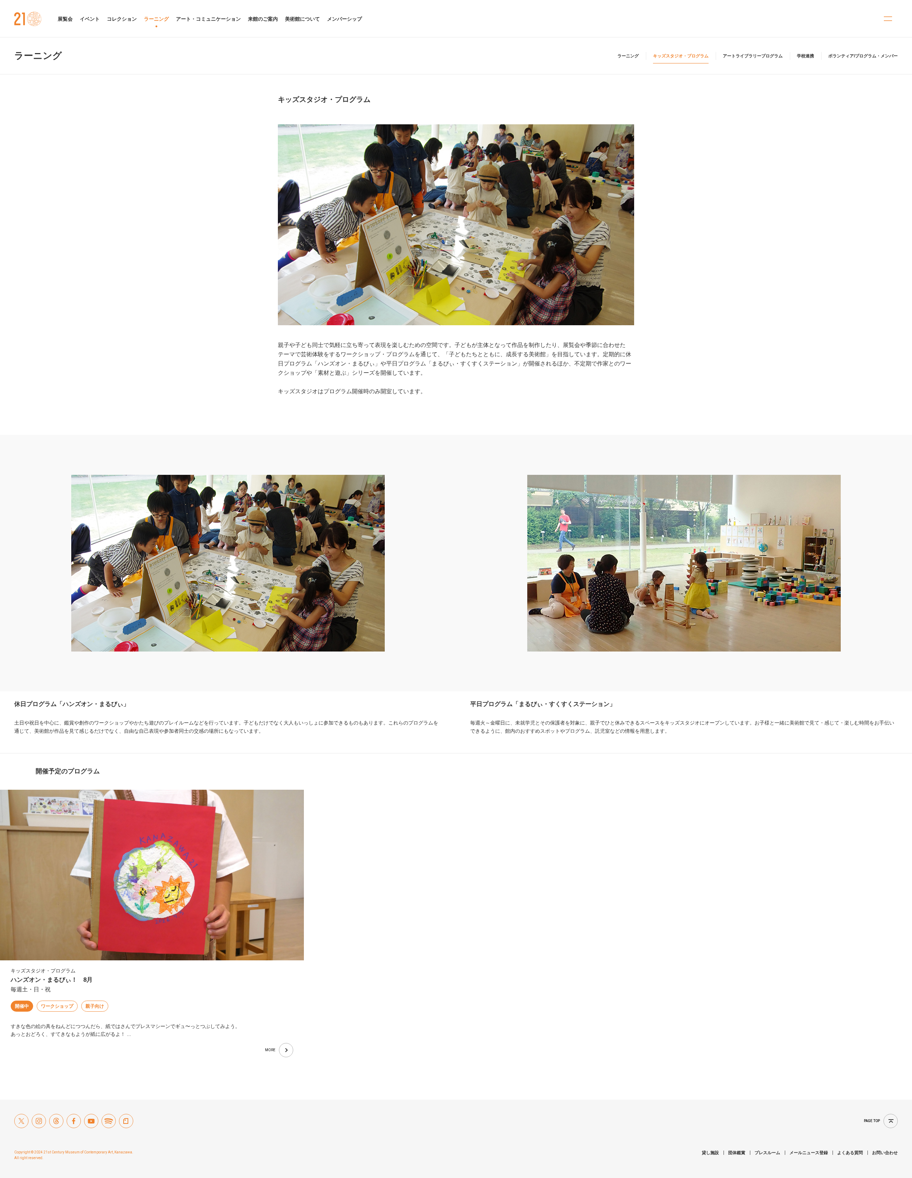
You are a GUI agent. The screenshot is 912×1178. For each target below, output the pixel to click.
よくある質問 (850, 1152)
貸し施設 (710, 1152)
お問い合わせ (885, 1152)
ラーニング (38, 55)
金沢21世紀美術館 (28, 19)
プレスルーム (767, 1152)
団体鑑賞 (736, 1152)
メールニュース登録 (808, 1152)
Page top (872, 1121)
